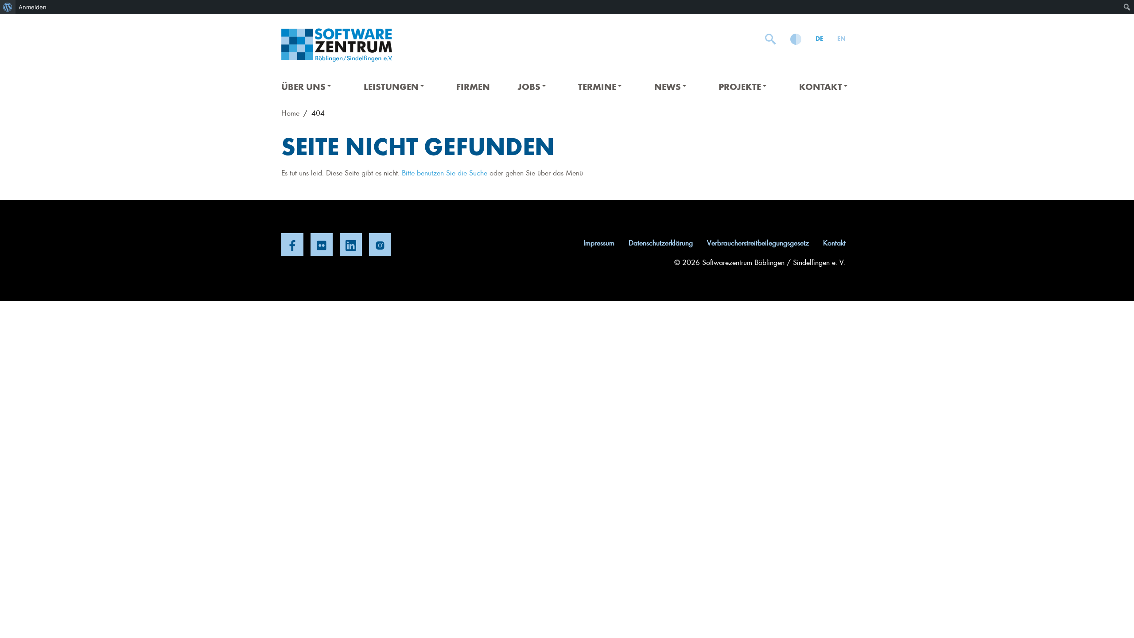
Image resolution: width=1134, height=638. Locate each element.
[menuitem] (8, 7)
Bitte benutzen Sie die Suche (444, 172)
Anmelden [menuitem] (33, 7)
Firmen (473, 86)
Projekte (739, 86)
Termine (597, 86)
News (667, 86)
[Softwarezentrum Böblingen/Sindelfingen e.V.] (336, 45)
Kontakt (820, 86)
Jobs (528, 86)
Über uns (303, 86)
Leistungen (391, 86)
